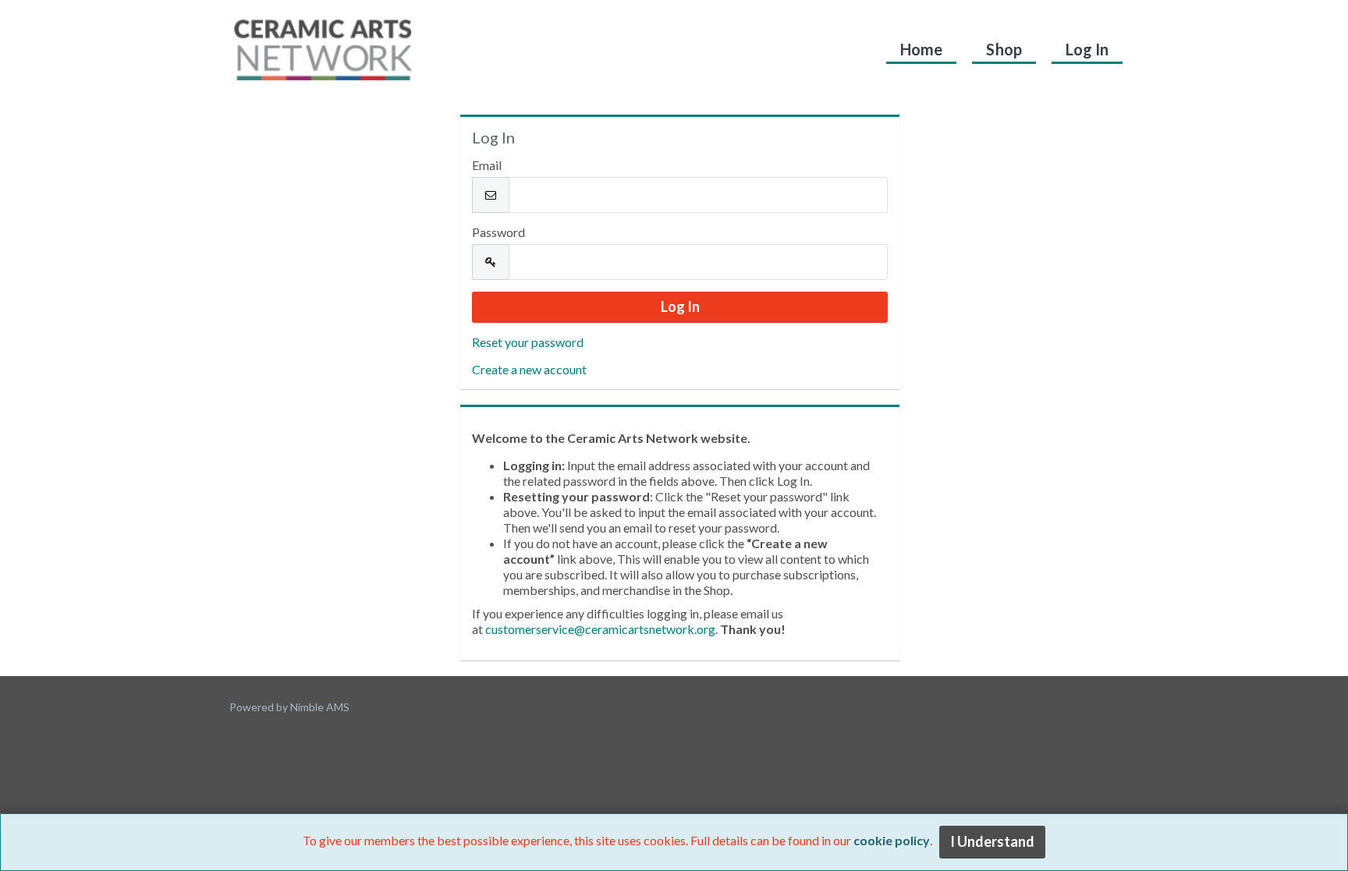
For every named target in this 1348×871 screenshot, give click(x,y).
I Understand (992, 841)
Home (921, 49)
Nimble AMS (319, 706)
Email (487, 165)
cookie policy (891, 840)
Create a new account (529, 369)
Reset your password (528, 342)
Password (498, 232)
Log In (1087, 49)
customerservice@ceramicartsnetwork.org (600, 628)
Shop (1003, 49)
